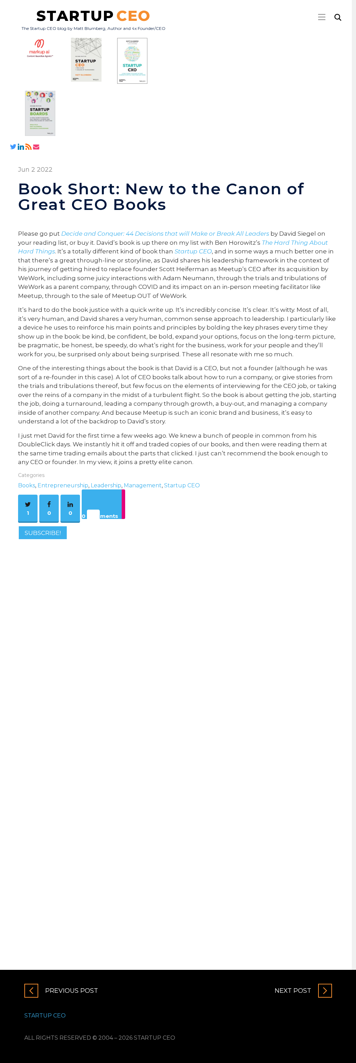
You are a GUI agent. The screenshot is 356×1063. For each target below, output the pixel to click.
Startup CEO (193, 251)
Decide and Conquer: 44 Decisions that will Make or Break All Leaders (165, 233)
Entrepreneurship (63, 485)
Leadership (106, 485)
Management (143, 485)
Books (26, 485)
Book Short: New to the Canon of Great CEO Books (161, 196)
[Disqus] (178, 640)
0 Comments (100, 516)
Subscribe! (43, 532)
